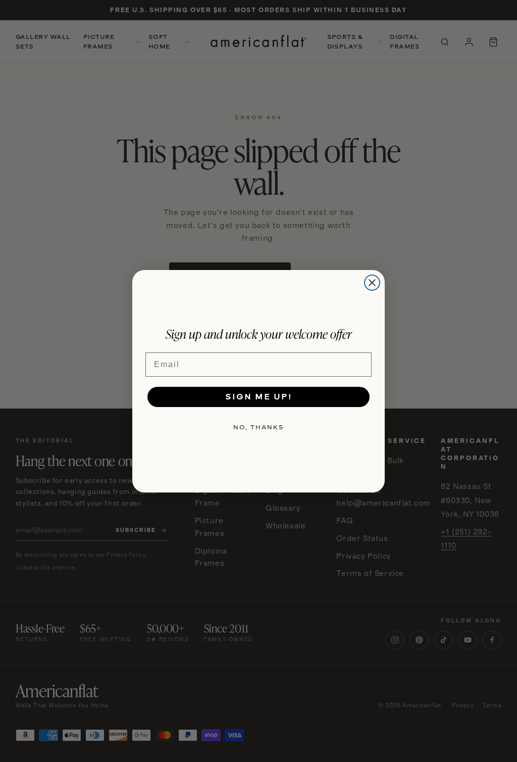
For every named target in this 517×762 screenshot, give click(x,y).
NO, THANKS (258, 427)
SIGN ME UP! (258, 396)
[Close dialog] (372, 282)
